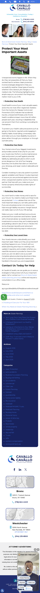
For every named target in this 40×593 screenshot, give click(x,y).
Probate (9, 421)
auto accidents (11, 372)
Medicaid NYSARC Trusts (15, 406)
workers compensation (14, 441)
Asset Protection (12, 369)
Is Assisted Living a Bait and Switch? (18, 334)
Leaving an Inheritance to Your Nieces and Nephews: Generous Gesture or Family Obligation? (20, 329)
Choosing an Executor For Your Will (16, 302)
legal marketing (17, 585)
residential (9, 430)
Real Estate (10, 424)
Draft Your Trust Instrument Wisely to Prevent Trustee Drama (20, 338)
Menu (33, 1)
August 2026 (10, 348)
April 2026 (9, 360)
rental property (11, 427)
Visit (20, 1)
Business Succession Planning (17, 375)
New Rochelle (23, 21)
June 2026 (9, 354)
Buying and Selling (13, 378)
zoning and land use (13, 444)
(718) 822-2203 (21, 502)
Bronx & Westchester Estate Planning (14, 42)
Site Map (15, 588)
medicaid (9, 404)
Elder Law (9, 386)
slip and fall (10, 432)
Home (6, 1)
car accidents (10, 381)
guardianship (10, 395)
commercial (10, 383)
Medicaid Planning (12, 409)
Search (24, 1)
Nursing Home (11, 412)
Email (15, 1)
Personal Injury (11, 415)
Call (10, 1)
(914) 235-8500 (21, 536)
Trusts (8, 435)
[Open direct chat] (35, 549)
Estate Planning (11, 389)
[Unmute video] (28, 568)
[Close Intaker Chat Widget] (38, 549)
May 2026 (9, 357)
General (9, 392)
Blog (29, 42)
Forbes (15, 200)
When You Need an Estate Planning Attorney (19, 307)
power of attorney (12, 418)
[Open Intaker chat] (20, 592)
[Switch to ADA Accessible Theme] (2, 591)
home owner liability (13, 398)
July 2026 (9, 351)
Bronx (25, 19)
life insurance (10, 401)
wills (7, 438)
